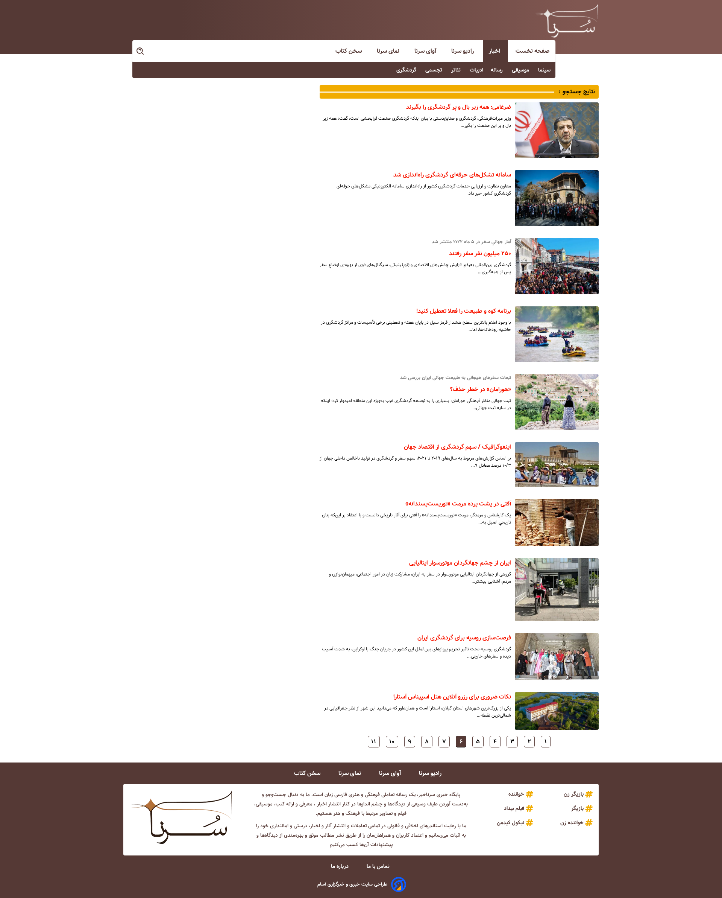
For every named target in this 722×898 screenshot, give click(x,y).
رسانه (497, 70)
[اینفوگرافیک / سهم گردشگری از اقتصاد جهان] (557, 464)
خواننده (516, 794)
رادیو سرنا (463, 51)
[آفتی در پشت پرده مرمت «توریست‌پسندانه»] (557, 522)
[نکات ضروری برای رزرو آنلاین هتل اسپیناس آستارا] (557, 711)
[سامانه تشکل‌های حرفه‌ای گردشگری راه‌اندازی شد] (557, 198)
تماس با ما (379, 866)
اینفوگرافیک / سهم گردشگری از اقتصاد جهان (457, 447)
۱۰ (392, 741)
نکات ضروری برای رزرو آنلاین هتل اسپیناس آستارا (452, 697)
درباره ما (340, 866)
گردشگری (407, 70)
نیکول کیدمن (510, 823)
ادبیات (476, 70)
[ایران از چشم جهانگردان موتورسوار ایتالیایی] (557, 589)
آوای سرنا (426, 51)
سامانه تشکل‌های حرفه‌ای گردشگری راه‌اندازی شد (452, 175)
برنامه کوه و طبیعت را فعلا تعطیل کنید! (463, 311)
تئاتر (456, 70)
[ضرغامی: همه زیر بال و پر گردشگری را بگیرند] (557, 130)
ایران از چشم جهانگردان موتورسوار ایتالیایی (460, 563)
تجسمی (434, 70)
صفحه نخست (532, 51)
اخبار (495, 51)
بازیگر (577, 808)
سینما (545, 70)
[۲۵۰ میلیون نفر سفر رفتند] (557, 266)
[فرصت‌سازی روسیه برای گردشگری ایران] (557, 656)
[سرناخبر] (567, 21)
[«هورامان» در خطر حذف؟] (557, 402)
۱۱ (374, 741)
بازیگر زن (574, 794)
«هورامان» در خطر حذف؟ (480, 389)
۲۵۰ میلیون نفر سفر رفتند (480, 253)
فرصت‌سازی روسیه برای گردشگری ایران (464, 637)
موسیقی (521, 70)
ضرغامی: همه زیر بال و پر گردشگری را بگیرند (458, 107)
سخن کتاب (349, 51)
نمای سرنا (389, 51)
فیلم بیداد (514, 808)
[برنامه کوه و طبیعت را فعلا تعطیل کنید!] (557, 334)
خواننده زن (572, 823)
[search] (140, 51)
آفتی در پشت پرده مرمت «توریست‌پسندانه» (458, 503)
